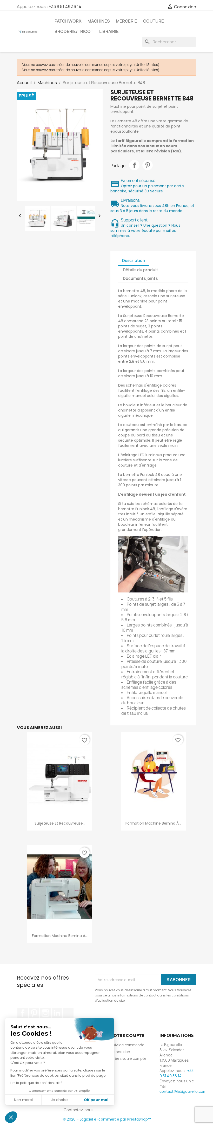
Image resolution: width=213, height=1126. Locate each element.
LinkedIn (57, 1013)
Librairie (109, 31)
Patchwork (68, 21)
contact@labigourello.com (182, 1091)
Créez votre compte (128, 1058)
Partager (134, 165)
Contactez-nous (79, 1109)
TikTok (68, 1013)
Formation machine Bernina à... (153, 823)
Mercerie (126, 21)
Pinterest (147, 165)
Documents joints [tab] (140, 278)
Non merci (23, 1099)
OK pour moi (96, 1099)
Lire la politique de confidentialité (36, 1083)
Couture (153, 21)
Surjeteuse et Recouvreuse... (60, 823)
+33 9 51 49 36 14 (65, 6)
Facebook (22, 1013)
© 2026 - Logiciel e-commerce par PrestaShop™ (107, 1119)
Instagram (45, 1013)
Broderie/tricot (74, 31)
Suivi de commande (127, 1044)
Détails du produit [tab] (140, 270)
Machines (99, 21)
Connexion (120, 1051)
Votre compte (127, 1036)
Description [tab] (133, 260)
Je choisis (59, 1099)
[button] (11, 1117)
